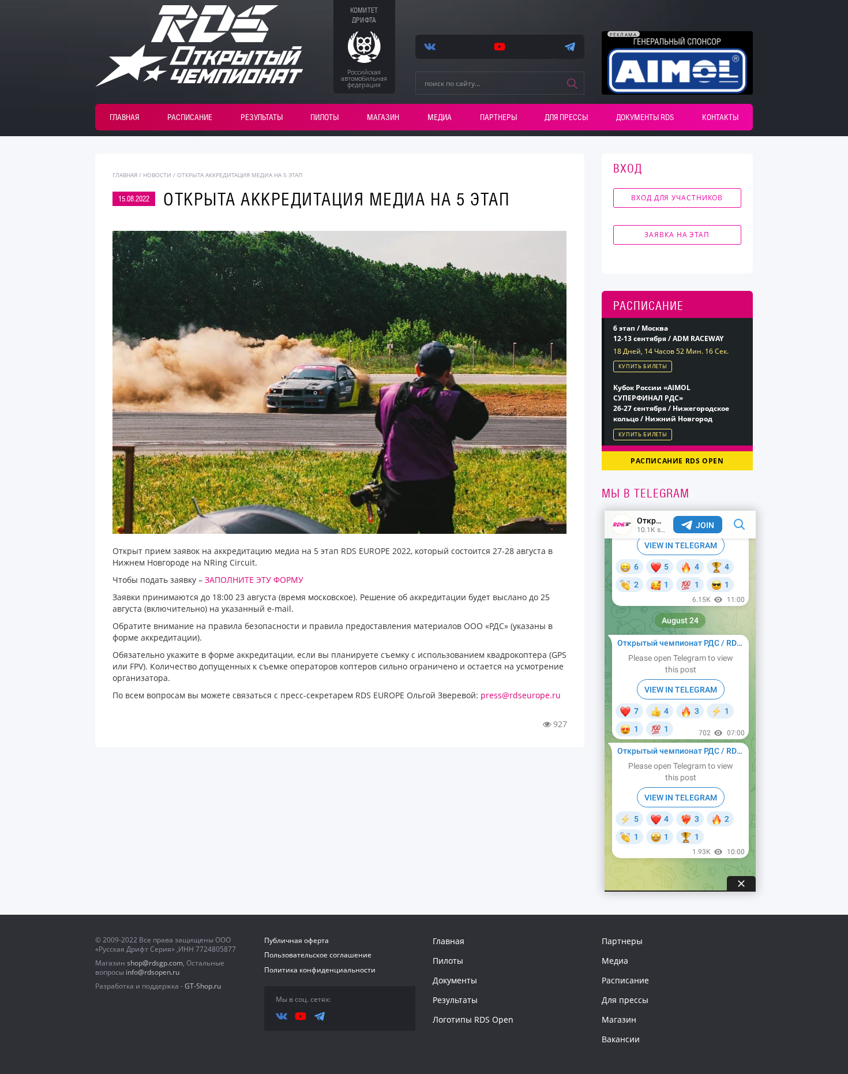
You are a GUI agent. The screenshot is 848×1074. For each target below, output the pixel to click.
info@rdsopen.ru (152, 972)
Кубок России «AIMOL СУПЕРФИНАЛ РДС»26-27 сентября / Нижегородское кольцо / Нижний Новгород (671, 403)
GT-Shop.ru (203, 986)
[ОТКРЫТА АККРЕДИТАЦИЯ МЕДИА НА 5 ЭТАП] (339, 382)
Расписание (189, 117)
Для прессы (566, 117)
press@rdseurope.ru (521, 695)
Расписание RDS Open (677, 461)
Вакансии (621, 1039)
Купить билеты (642, 366)
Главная (124, 117)
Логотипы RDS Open (473, 1019)
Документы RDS (645, 117)
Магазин (383, 117)
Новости (157, 175)
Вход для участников (677, 198)
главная (124, 175)
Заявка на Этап (677, 235)
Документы (455, 980)
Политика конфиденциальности (320, 970)
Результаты (262, 117)
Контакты (720, 117)
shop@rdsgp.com (155, 963)
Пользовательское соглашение (318, 955)
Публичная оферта (296, 940)
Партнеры (498, 117)
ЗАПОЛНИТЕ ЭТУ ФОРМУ (255, 579)
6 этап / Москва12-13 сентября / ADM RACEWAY (668, 333)
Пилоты (324, 117)
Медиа (439, 117)
